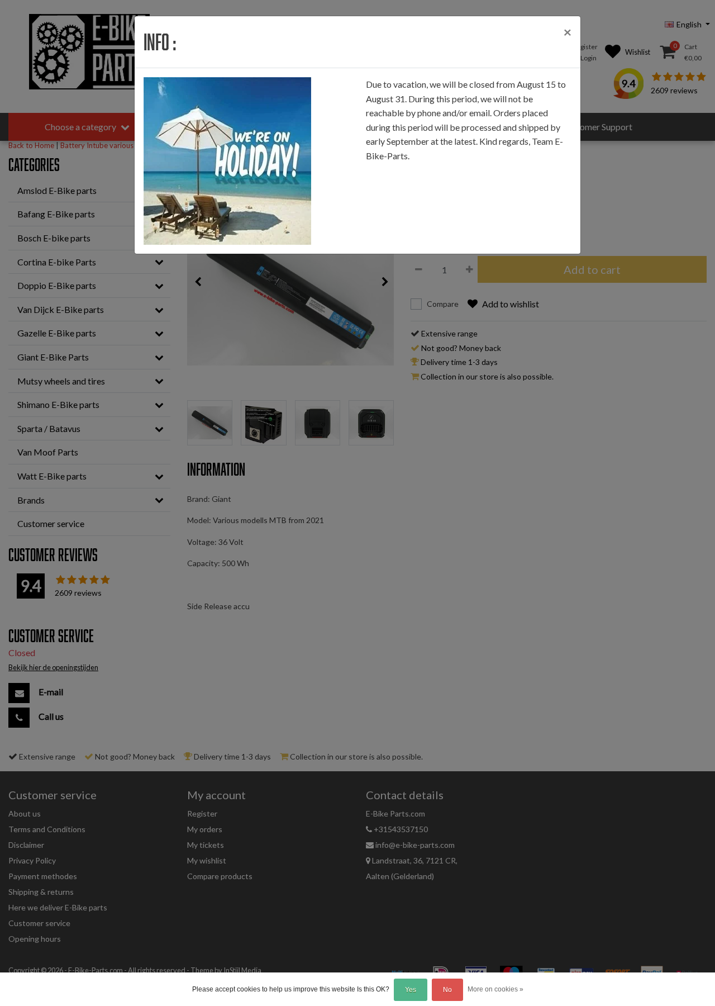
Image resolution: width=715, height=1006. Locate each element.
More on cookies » (495, 989)
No (447, 990)
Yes (410, 990)
